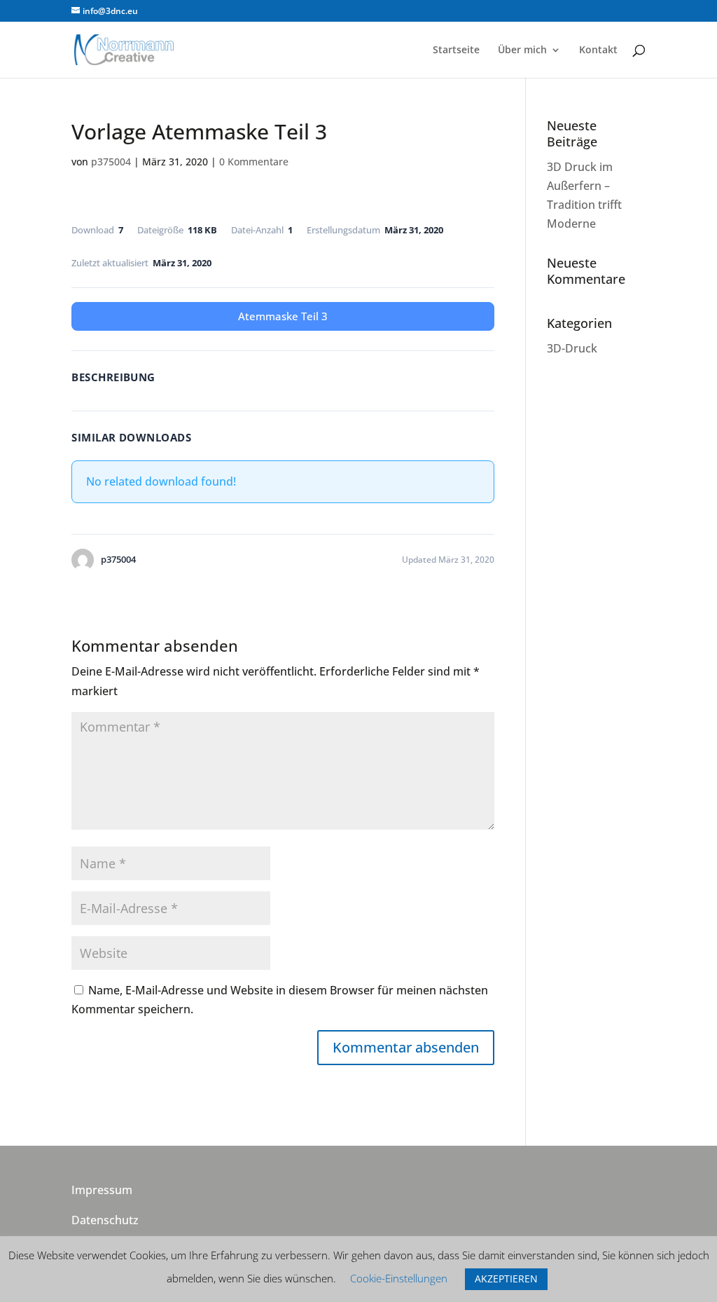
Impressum (101, 1190)
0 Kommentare (253, 161)
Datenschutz (105, 1220)
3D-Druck (572, 348)
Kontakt (598, 50)
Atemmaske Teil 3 (283, 316)
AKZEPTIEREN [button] (506, 1278)
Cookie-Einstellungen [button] (398, 1278)
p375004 (111, 161)
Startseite (456, 50)
